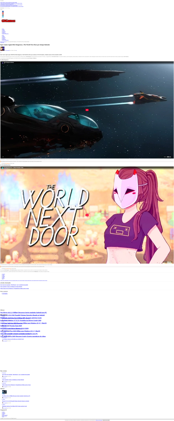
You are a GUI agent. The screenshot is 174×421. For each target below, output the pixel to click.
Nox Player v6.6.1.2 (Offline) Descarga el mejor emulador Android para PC (23, 312)
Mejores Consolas (4, 415)
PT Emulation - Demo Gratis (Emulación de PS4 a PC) (12, 323)
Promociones (4, 39)
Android (3, 30)
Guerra (3, 414)
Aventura (3, 412)
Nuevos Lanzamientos (5, 33)
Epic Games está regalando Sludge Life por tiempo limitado (8, 5)
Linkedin (3, 276)
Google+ (3, 275)
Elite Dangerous (7, 163)
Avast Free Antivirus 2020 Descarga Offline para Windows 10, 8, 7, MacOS (23, 323)
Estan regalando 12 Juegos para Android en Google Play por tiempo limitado (11, 4)
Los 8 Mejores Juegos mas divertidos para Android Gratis (13, 339)
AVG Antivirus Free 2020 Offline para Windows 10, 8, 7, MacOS (20, 331)
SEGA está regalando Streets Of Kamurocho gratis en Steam (36, 280)
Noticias (3, 29)
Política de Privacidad (99, 420)
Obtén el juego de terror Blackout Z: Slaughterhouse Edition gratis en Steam (11, 3)
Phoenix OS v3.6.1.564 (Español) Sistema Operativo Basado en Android (22, 315)
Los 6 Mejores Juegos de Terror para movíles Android (12, 328)
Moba (3, 416)
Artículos (3, 38)
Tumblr (3, 277)
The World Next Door (8, 268)
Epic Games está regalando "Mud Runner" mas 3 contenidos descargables (14, 284)
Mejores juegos (4, 337)
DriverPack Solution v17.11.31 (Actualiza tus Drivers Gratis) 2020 (20, 320)
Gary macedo (7, 50)
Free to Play (4, 31)
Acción (3, 411)
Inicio (3, 28)
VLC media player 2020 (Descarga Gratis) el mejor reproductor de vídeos (23, 336)
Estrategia (3, 413)
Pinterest (3, 278)
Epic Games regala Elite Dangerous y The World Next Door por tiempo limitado (11, 6)
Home (1, 41)
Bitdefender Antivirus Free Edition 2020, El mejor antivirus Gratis (21, 318)
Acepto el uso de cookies (106, 420)
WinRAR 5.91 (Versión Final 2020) (11, 326)
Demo (3, 321)
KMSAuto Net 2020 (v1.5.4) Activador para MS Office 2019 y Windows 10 (16, 318)
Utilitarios (3, 316)
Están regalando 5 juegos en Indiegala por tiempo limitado (8, 2)
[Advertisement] (16, 25)
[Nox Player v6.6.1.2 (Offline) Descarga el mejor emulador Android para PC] (4, 393)
